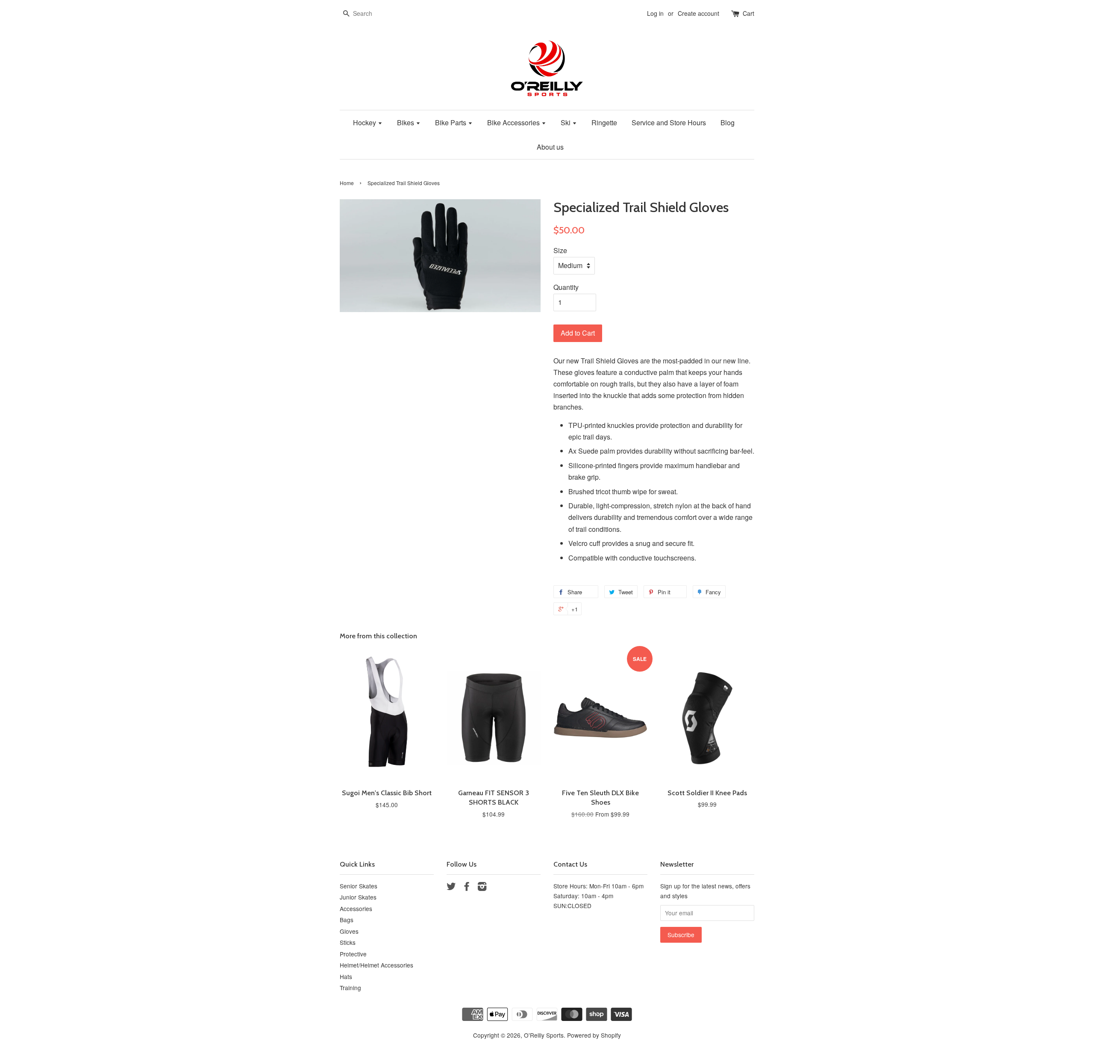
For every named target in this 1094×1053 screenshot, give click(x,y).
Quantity (566, 287)
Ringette (604, 122)
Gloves (349, 931)
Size (560, 250)
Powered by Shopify (594, 1035)
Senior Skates (358, 886)
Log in (655, 13)
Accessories (356, 908)
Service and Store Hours (669, 122)
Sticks (348, 942)
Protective (353, 954)
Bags (346, 919)
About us (550, 147)
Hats (346, 976)
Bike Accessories (514, 122)
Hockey (365, 122)
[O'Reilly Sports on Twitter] (451, 887)
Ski (566, 122)
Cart (748, 13)
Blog (728, 122)
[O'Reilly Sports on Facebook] (466, 887)
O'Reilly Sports (544, 1035)
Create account (698, 13)
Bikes (406, 122)
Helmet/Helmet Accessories (376, 965)
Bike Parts (451, 122)
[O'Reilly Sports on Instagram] (482, 887)
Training (350, 987)
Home (347, 182)
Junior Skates (358, 897)
